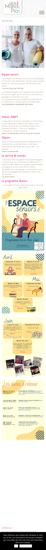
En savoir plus (25, 546)
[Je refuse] (43, 541)
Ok (16, 546)
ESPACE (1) (6, 528)
